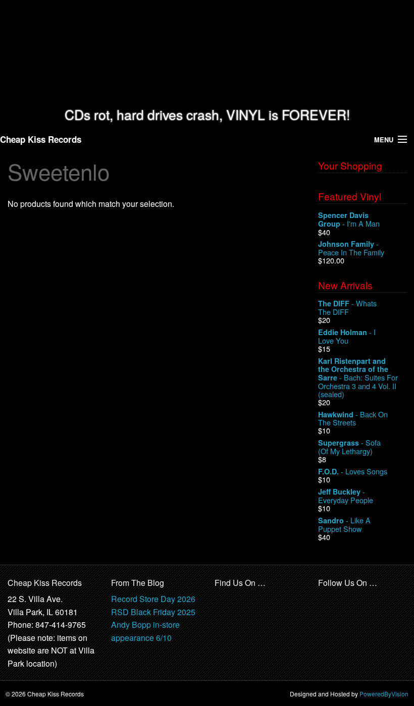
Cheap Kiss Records (40, 139)
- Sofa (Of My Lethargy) (349, 447)
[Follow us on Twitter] (348, 599)
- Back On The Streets (353, 418)
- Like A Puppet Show (344, 524)
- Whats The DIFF (347, 307)
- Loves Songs (352, 471)
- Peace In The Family (351, 248)
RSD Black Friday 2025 (153, 612)
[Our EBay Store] (248, 605)
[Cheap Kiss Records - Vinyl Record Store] (207, 54)
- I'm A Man (349, 219)
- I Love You (347, 336)
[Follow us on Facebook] (326, 599)
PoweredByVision (383, 693)
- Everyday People (345, 495)
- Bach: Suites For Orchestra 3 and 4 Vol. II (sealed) (358, 377)
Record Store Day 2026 (153, 599)
